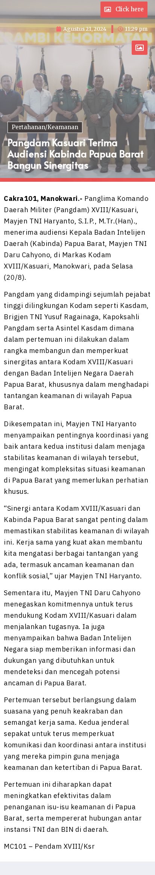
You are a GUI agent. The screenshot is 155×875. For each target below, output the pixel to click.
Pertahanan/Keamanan (45, 127)
